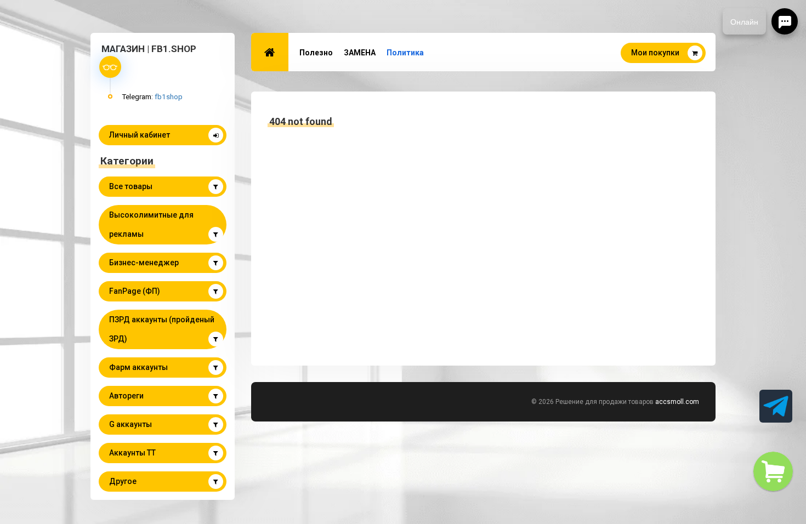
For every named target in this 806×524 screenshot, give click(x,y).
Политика (405, 52)
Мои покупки (655, 52)
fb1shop (169, 96)
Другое (123, 481)
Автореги (126, 395)
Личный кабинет (139, 134)
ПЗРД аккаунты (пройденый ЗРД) (161, 329)
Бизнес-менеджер (144, 262)
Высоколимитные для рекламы (151, 224)
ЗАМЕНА (360, 52)
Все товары (130, 186)
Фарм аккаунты (138, 367)
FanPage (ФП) (134, 291)
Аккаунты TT (132, 452)
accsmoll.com (677, 402)
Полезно (316, 52)
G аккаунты (130, 424)
